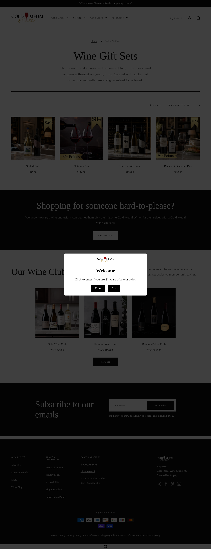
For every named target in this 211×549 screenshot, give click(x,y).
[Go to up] (205, 543)
